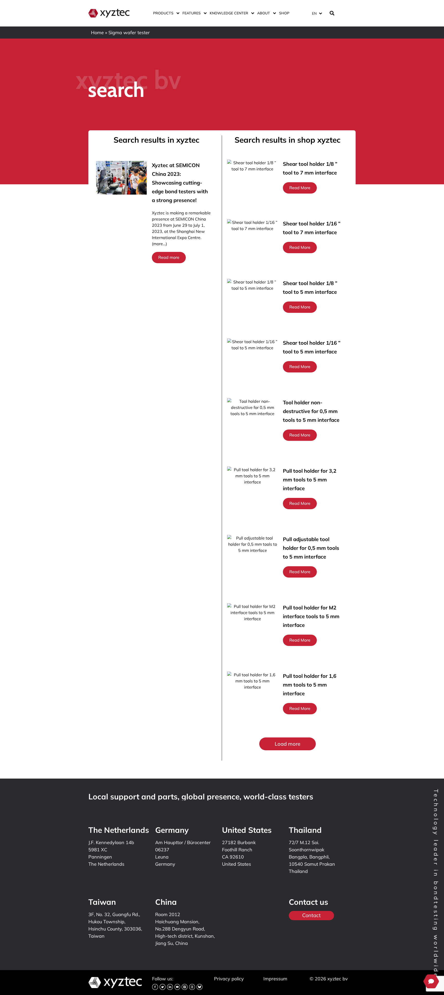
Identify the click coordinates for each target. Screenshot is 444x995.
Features (191, 13)
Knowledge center (229, 13)
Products (163, 13)
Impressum (275, 979)
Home (97, 32)
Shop (284, 13)
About (263, 13)
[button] (287, 743)
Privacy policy (229, 979)
